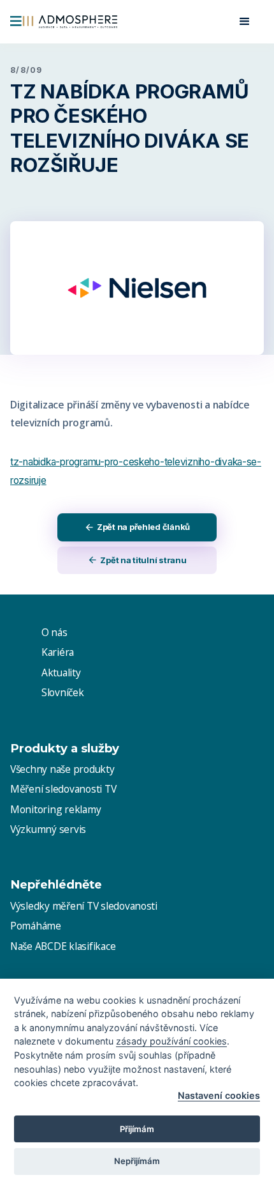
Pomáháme (35, 926)
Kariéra (57, 652)
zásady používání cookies (171, 1041)
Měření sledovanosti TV (63, 789)
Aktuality (61, 672)
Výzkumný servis (48, 829)
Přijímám (137, 1129)
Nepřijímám (137, 1161)
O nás (54, 632)
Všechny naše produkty (62, 769)
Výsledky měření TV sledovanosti (83, 906)
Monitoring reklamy (55, 809)
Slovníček (62, 692)
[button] (245, 22)
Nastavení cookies (219, 1095)
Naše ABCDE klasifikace (62, 946)
